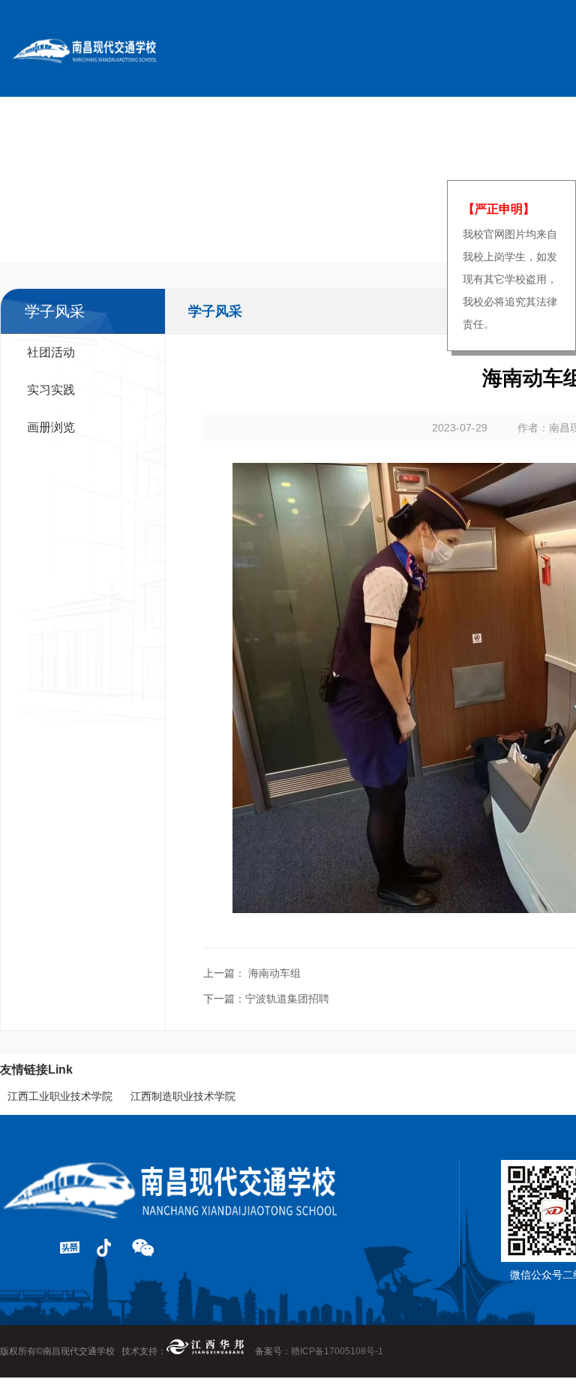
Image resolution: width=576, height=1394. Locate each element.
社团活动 (51, 352)
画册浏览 (51, 427)
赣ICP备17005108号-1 (337, 1351)
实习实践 (51, 389)
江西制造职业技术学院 (183, 1096)
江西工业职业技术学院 (60, 1096)
